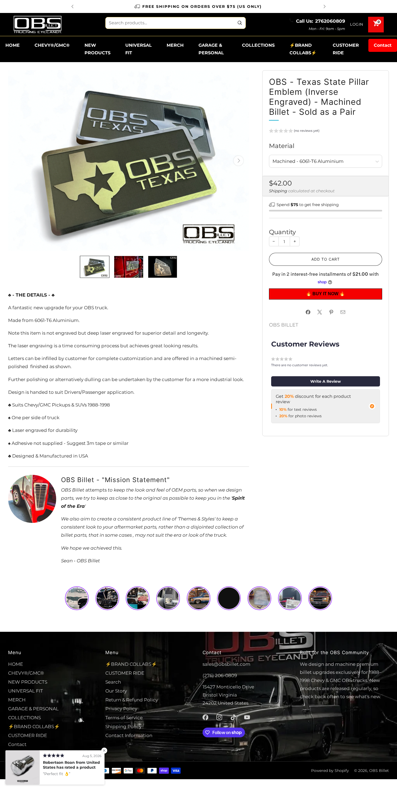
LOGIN (356, 24)
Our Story (116, 691)
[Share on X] (319, 312)
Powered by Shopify (330, 770)
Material (281, 146)
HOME (12, 45)
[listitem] (198, 6)
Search (113, 682)
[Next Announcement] (324, 6)
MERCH (175, 45)
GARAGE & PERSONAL (211, 49)
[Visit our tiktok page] (233, 717)
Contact (383, 45)
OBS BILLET (283, 325)
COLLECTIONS (258, 45)
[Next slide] (238, 160)
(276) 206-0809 (220, 675)
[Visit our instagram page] (219, 717)
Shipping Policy (123, 726)
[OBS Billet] (37, 24)
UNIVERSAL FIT (138, 49)
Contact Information (128, 735)
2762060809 (330, 21)
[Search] (240, 23)
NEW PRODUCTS (97, 49)
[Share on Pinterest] (331, 312)
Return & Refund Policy (131, 699)
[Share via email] (342, 312)
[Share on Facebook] (308, 312)
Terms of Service (124, 717)
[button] (294, 131)
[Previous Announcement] (72, 6)
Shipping (278, 191)
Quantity (282, 232)
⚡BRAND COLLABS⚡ (303, 49)
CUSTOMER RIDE (346, 49)
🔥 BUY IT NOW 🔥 (325, 293)
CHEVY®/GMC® (52, 45)
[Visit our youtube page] (247, 717)
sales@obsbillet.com (226, 664)
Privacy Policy (121, 708)
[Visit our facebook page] (205, 717)
